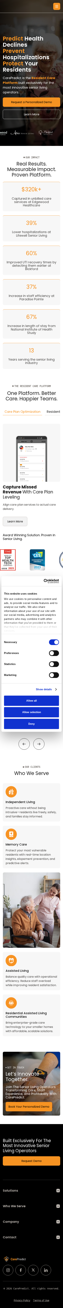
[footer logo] (14, 1259)
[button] (56, 6)
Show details (44, 689)
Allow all (31, 700)
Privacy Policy (22, 1300)
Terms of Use (41, 1300)
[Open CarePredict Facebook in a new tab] (20, 1270)
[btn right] (38, 744)
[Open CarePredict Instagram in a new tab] (8, 1270)
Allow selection (31, 712)
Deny (31, 723)
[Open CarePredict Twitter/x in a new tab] (33, 1270)
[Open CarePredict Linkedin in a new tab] (46, 1270)
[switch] (54, 653)
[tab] (22, 412)
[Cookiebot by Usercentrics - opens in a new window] (44, 581)
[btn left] (24, 744)
